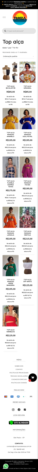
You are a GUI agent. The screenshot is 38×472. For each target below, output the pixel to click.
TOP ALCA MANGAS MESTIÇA (27, 233)
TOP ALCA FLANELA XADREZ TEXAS (10, 184)
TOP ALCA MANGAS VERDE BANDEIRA (10, 282)
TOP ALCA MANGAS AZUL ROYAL (27, 134)
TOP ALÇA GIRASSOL (27, 87)
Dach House (32, 468)
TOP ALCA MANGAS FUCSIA (27, 183)
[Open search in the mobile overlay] (19, 31)
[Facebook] (19, 409)
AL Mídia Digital (22, 468)
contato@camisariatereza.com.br (19, 446)
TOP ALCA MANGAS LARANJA (10, 233)
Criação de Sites (13, 468)
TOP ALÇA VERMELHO (10, 331)
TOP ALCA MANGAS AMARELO (10, 134)
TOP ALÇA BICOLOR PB (10, 87)
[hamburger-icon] (4, 17)
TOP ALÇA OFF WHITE (27, 280)
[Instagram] (13, 409)
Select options (27, 204)
